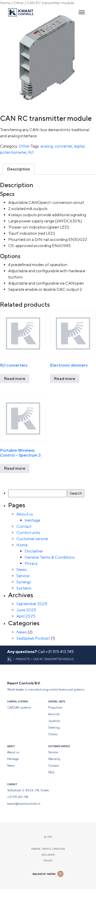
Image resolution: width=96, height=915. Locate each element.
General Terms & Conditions (50, 557)
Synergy (23, 581)
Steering (54, 727)
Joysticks (54, 721)
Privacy (31, 563)
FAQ (51, 772)
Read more (79, 396)
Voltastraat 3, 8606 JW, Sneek (28, 790)
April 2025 (25, 616)
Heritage (32, 520)
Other (19, 3)
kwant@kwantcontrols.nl (23, 803)
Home (5, 3)
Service (22, 575)
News (21, 569)
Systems (23, 588)
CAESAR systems (19, 707)
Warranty (54, 759)
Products (23, 659)
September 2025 (31, 603)
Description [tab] (18, 169)
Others (53, 734)
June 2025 (26, 610)
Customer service (32, 538)
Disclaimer (34, 551)
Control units (28, 532)
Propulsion (55, 707)
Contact (23, 526)
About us (24, 514)
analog (46, 146)
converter (63, 146)
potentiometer (13, 152)
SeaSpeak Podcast (33, 638)
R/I (31, 152)
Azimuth (54, 714)
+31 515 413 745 (60, 651)
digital (79, 146)
